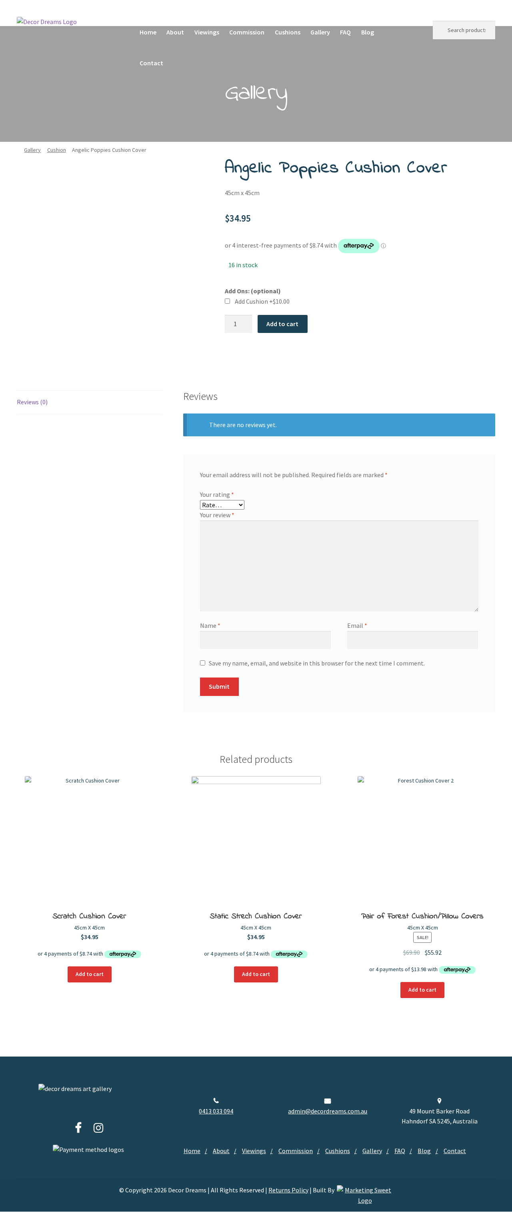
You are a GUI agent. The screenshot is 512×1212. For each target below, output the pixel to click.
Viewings (206, 32)
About (175, 32)
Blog (367, 32)
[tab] (89, 402)
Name (210, 625)
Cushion (56, 149)
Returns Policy (288, 1190)
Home (148, 32)
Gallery (320, 32)
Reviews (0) (32, 402)
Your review (217, 515)
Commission (246, 32)
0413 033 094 (216, 1111)
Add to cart (282, 324)
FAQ (345, 32)
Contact (151, 63)
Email (357, 625)
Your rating (217, 494)
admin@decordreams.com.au (327, 1111)
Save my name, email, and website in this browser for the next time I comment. (317, 663)
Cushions (287, 32)
